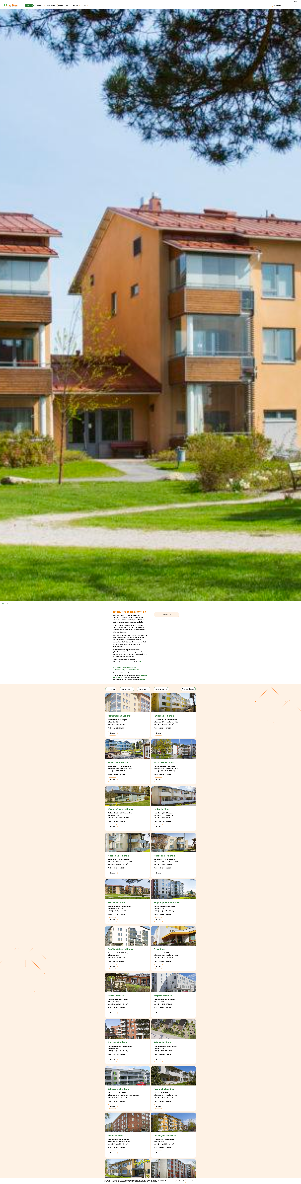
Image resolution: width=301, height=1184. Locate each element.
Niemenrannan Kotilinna (120, 715)
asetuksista (153, 1181)
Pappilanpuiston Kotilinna (166, 902)
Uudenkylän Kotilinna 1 (165, 1135)
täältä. (140, 662)
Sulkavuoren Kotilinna (118, 1089)
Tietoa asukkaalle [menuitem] (50, 5)
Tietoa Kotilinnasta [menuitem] (63, 5)
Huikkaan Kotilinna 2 (118, 762)
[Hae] (295, 6)
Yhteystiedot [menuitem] (75, 5)
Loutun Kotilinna (162, 809)
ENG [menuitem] (295, 2)
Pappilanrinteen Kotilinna (120, 949)
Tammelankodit (115, 1135)
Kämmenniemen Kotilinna (120, 809)
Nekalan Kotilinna (116, 902)
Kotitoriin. (142, 680)
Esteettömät (111, 689)
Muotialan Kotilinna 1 (118, 855)
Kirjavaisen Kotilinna (164, 762)
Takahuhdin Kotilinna (164, 1089)
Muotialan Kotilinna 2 (164, 855)
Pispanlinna (159, 949)
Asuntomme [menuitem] (29, 5)
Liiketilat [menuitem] (84, 5)
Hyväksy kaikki (180, 1181)
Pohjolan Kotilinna (163, 995)
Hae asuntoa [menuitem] (39, 5)
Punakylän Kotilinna (117, 1042)
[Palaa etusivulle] (11, 5)
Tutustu (112, 733)
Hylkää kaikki (192, 1181)
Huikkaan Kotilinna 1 (164, 715)
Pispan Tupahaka (116, 995)
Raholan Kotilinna (162, 1042)
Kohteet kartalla (189, 689)
